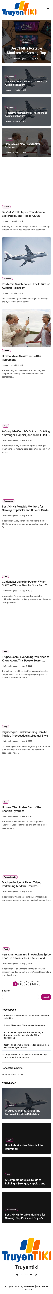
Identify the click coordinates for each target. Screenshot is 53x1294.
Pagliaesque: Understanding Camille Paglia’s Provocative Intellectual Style (25, 733)
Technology (26, 42)
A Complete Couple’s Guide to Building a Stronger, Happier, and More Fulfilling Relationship (26, 435)
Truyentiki (26, 1267)
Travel (6, 207)
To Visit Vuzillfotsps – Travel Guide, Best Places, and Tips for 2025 (23, 213)
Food (6, 949)
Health (9, 139)
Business (10, 76)
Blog (5, 426)
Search (6, 990)
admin (8, 90)
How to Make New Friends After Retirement (24, 1025)
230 (32, 984)
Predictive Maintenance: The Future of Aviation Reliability (26, 1016)
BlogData (40, 1286)
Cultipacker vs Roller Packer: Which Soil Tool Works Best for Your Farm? (24, 583)
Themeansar (26, 1289)
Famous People (10, 877)
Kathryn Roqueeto (19, 59)
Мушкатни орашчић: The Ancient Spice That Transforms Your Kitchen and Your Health (26, 958)
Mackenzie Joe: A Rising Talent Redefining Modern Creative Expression (21, 886)
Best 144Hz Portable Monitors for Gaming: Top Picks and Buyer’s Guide (26, 52)
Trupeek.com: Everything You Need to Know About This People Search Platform (25, 660)
